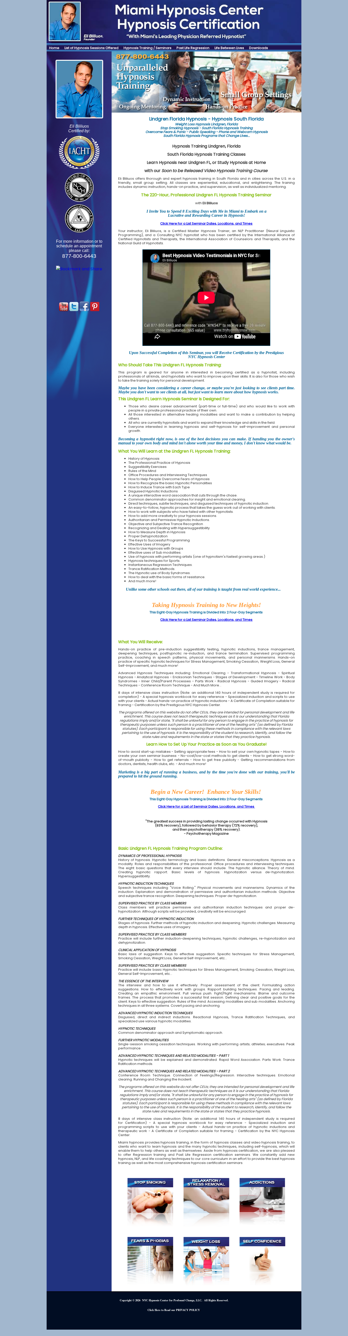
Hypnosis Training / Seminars (147, 47)
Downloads (258, 47)
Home (54, 47)
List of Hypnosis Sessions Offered (91, 47)
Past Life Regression (193, 47)
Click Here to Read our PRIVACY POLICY (174, 1310)
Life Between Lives (229, 47)
